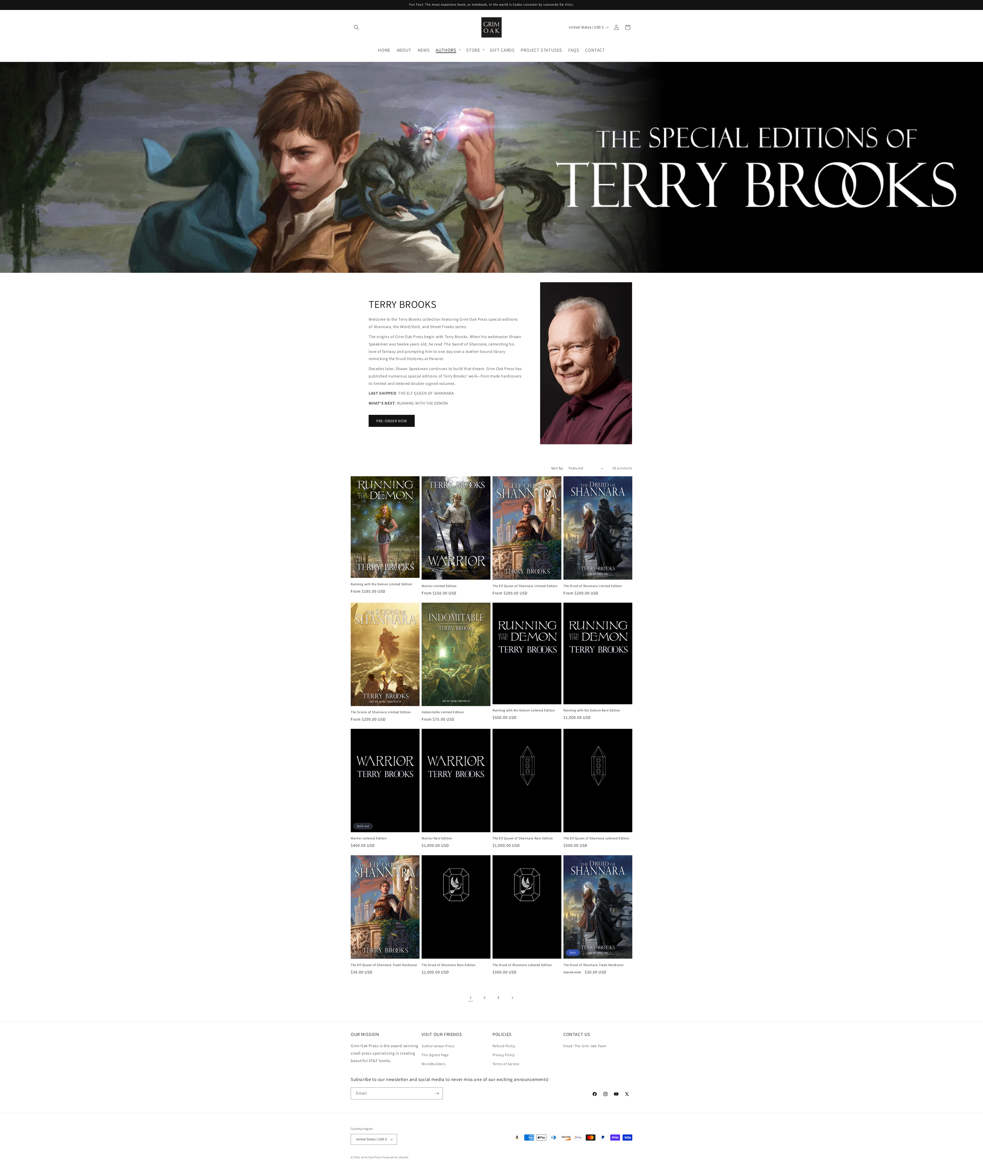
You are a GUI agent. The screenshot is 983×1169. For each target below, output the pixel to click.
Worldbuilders (433, 1064)
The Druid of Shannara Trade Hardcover (593, 965)
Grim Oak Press (371, 1157)
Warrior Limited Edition (439, 586)
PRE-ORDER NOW (391, 420)
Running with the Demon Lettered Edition (524, 711)
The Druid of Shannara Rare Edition (448, 965)
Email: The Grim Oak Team (584, 1046)
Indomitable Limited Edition (443, 712)
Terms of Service (506, 1064)
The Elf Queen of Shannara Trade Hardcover (384, 965)
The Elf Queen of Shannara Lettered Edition (596, 839)
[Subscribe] (437, 1093)
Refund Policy (504, 1046)
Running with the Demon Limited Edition (381, 584)
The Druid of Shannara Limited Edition (592, 586)
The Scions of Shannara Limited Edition (381, 712)
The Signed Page (435, 1055)
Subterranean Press (438, 1046)
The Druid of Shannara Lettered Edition (522, 965)
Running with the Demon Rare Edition (591, 711)
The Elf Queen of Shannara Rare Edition (523, 839)
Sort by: (557, 468)
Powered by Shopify (395, 1157)
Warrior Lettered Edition (369, 839)
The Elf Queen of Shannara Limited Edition (525, 586)
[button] (356, 27)
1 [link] (471, 997)
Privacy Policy (504, 1055)
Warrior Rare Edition (437, 839)
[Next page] (512, 997)
